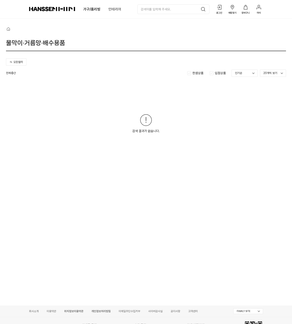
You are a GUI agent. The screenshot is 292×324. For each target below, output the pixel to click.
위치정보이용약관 (73, 311)
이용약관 (51, 311)
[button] (8, 28)
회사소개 (34, 311)
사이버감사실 (155, 311)
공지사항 (175, 311)
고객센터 (193, 311)
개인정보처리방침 (101, 311)
